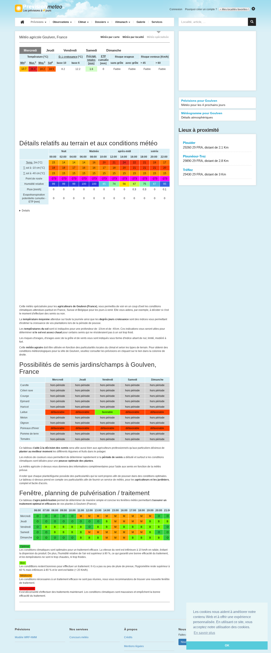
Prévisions (37, 22)
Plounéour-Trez (206, 158)
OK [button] (227, 645)
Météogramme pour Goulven (201, 115)
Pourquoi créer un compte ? (201, 9)
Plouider (206, 145)
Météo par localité (133, 37)
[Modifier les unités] (253, 9)
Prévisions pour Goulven (203, 103)
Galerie (141, 22)
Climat (82, 22)
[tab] (30, 50)
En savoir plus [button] (204, 633)
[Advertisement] (94, 105)
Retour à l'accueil (40, 8)
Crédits (128, 637)
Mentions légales (134, 646)
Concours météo (78, 637)
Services (157, 22)
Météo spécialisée (158, 37)
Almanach (121, 22)
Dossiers (101, 22)
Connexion (176, 9)
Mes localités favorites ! (235, 9)
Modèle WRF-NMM (26, 637)
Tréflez (204, 172)
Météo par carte (110, 37)
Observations (61, 22)
